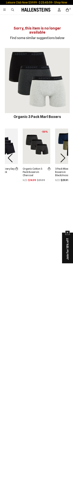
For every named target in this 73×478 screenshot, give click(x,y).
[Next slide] (62, 158)
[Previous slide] (10, 158)
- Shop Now (59, 2)
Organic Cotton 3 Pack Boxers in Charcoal (32, 172)
